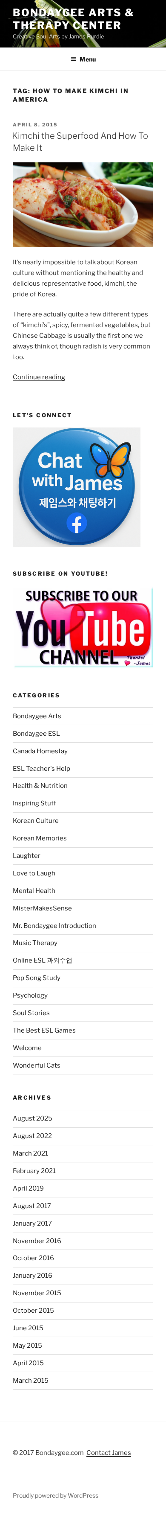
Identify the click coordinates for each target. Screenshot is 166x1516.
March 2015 (31, 1380)
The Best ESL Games (44, 1030)
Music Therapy (35, 943)
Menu (88, 59)
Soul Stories (31, 1013)
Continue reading (39, 377)
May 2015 (27, 1345)
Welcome (27, 1048)
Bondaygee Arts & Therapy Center (74, 19)
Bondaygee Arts (37, 716)
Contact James (108, 1453)
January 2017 (32, 1223)
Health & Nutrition (40, 786)
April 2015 (28, 1363)
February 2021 (34, 1171)
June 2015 (28, 1328)
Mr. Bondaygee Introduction (54, 926)
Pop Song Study (36, 978)
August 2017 (32, 1206)
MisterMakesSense (42, 908)
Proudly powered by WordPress (55, 1495)
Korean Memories (40, 838)
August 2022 (32, 1136)
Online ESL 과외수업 (42, 960)
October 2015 (33, 1310)
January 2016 (32, 1275)
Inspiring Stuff (34, 803)
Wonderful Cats (36, 1065)
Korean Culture (36, 821)
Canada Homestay (40, 751)
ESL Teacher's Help (41, 769)
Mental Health (34, 891)
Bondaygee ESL (36, 734)
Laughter (26, 856)
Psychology (30, 995)
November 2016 (37, 1241)
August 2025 (32, 1118)
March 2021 (30, 1153)
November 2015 (37, 1293)
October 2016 (33, 1258)
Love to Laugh (34, 873)
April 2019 (28, 1188)
